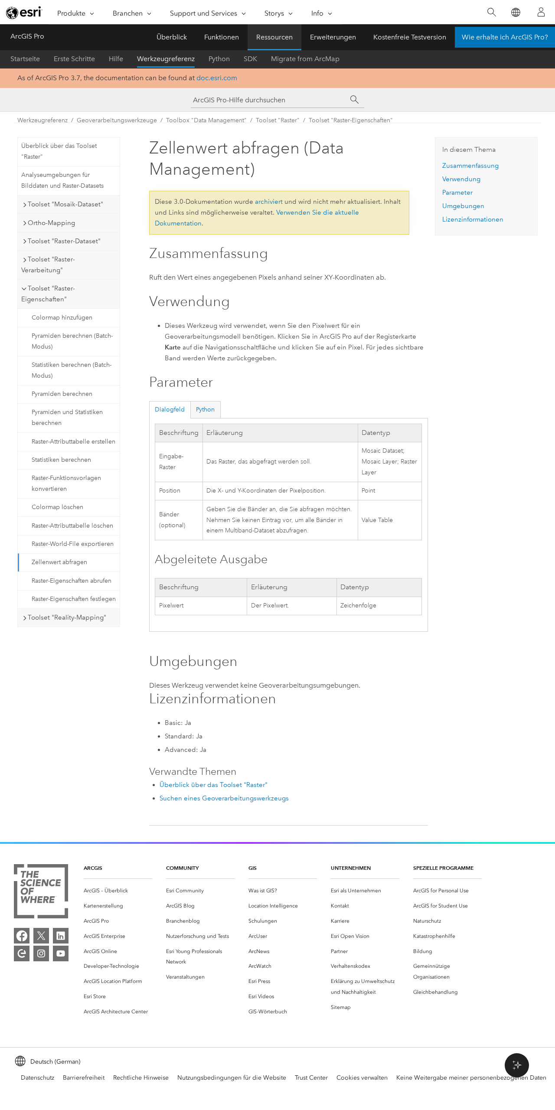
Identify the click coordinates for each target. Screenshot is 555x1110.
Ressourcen (274, 37)
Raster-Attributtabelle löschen (72, 525)
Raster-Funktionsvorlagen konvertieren (66, 483)
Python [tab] (205, 409)
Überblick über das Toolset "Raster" (59, 151)
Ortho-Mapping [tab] (51, 223)
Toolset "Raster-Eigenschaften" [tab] (48, 293)
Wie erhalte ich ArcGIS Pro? (505, 37)
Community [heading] (182, 868)
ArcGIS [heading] (93, 868)
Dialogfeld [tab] (170, 409)
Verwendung (461, 179)
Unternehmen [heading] (351, 868)
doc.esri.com (216, 78)
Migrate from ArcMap (305, 59)
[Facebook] (21, 936)
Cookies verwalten (362, 1077)
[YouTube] (61, 953)
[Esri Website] (24, 13)
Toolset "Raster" (278, 120)
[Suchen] (491, 12)
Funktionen (221, 37)
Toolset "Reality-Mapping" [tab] (67, 617)
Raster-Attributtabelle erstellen (73, 441)
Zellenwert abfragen (59, 562)
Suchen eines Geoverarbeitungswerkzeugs (224, 798)
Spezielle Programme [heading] (443, 868)
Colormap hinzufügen (62, 317)
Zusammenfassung (470, 166)
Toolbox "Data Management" (206, 120)
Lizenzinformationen (472, 219)
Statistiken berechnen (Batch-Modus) (71, 370)
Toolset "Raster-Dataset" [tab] (64, 241)
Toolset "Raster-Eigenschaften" (351, 120)
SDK (250, 59)
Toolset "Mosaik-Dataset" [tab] (65, 204)
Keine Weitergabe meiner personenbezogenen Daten (471, 1077)
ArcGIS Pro (27, 36)
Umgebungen (463, 206)
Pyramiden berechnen (62, 394)
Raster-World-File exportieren (73, 544)
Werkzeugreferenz (166, 59)
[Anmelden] (541, 12)
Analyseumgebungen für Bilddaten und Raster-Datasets (62, 180)
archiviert (269, 202)
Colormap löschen (57, 507)
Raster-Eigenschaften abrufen (71, 580)
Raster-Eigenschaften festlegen (74, 599)
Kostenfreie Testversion (409, 37)
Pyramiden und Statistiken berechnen (67, 417)
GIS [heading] (252, 868)
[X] (41, 936)
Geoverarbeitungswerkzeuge (117, 120)
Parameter (457, 192)
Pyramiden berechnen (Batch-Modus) (72, 341)
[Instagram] (41, 953)
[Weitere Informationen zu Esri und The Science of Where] (41, 893)
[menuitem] (118, 890)
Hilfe (116, 59)
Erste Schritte (74, 59)
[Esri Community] (21, 953)
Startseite (25, 59)
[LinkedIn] (61, 936)
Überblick (172, 37)
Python (219, 59)
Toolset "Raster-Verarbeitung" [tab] (48, 264)
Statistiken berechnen (61, 460)
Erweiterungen (333, 37)
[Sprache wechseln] (515, 12)
